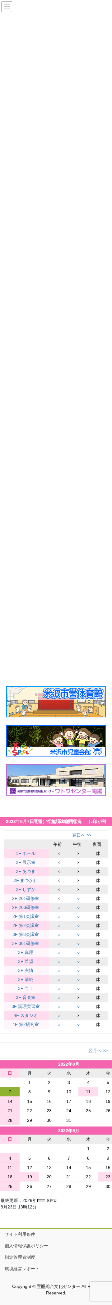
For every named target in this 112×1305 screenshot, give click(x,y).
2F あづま (25, 871)
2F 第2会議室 (25, 925)
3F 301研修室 (25, 943)
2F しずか (25, 889)
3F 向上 (25, 988)
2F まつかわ (26, 880)
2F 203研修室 (25, 907)
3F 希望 (25, 961)
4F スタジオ (26, 1015)
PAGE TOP (103, 1260)
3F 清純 (25, 979)
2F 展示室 (25, 862)
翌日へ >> (81, 835)
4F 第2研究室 (25, 1024)
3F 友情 (25, 970)
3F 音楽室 (25, 997)
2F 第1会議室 (25, 916)
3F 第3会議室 (25, 934)
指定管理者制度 (20, 1257)
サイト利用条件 (20, 1234)
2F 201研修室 (25, 898)
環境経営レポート (22, 1268)
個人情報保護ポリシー (26, 1245)
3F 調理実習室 (26, 1006)
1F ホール (25, 853)
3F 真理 (25, 952)
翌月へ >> (98, 1050)
